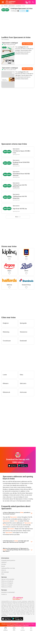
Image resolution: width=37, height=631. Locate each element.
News (2, 574)
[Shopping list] (29, 2)
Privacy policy (18, 625)
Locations (18, 5)
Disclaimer (27, 624)
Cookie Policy (25, 625)
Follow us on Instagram (7, 583)
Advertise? (4, 562)
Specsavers (12, 5)
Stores (5, 5)
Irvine (21, 512)
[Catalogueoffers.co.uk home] (10, 2)
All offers (3, 564)
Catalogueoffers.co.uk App (8, 568)
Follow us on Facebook (7, 581)
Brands (3, 566)
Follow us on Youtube (6, 585)
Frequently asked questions (8, 560)
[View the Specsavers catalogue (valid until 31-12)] (8, 79)
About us (3, 570)
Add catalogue (5, 572)
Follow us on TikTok (6, 587)
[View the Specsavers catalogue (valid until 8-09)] (8, 55)
